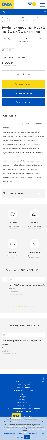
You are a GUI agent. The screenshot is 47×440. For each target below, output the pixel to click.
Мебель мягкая (23, 388)
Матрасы (23, 397)
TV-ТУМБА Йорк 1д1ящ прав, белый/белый (23, 285)
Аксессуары (23, 400)
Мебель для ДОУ (23, 406)
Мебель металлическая (23, 391)
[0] (29, 4)
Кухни (23, 394)
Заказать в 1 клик (23, 93)
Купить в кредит (23, 102)
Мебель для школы (23, 411)
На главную (5, 18)
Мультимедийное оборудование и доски (23, 408)
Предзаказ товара (23, 84)
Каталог (15, 18)
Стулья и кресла (23, 385)
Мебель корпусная (27, 18)
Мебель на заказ (23, 403)
